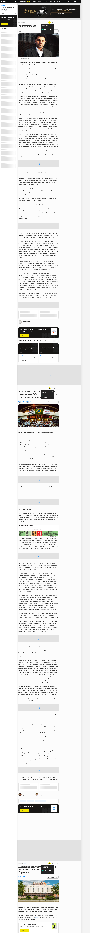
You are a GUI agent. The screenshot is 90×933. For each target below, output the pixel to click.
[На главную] (3, 1)
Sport (63, 1)
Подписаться (24, 323)
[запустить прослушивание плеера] (52, 22)
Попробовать (44, 32)
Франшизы (40, 1)
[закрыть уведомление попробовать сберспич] (52, 26)
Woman (58, 1)
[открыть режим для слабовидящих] (49, 22)
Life (54, 1)
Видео (51, 1)
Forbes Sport (22, 344)
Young (67, 1)
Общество (42, 344)
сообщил (37, 905)
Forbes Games (24, 1)
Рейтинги (34, 1)
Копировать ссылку (53, 390)
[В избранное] (57, 300)
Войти (75, 1)
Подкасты (46, 1)
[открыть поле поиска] (79, 2)
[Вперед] (61, 303)
